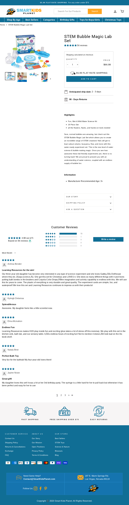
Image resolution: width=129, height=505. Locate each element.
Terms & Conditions (40, 455)
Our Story (72, 197)
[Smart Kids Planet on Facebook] (40, 488)
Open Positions (38, 447)
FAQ (7, 455)
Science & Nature (62, 447)
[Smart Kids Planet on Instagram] (35, 488)
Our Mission (37, 443)
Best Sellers (31, 19)
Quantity (71, 59)
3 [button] (65, 395)
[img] (8, 260)
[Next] (49, 78)
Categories (49, 19)
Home (2, 25)
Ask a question (75, 209)
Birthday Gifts (67, 19)
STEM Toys (59, 443)
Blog (57, 455)
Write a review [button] (108, 239)
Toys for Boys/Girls (90, 19)
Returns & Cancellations (15, 447)
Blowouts (58, 451)
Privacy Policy (38, 451)
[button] (50, 234)
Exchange (9, 451)
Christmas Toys (113, 19)
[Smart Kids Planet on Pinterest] (45, 488)
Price (107, 60)
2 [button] (61, 395)
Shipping (70, 55)
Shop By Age (13, 19)
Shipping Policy (75, 203)
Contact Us (9, 438)
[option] (64, 2)
